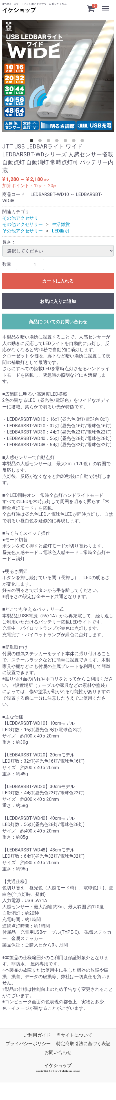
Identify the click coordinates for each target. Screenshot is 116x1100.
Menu (106, 5)
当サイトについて (74, 1035)
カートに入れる (58, 281)
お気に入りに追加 (58, 301)
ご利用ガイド (37, 1035)
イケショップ (19, 10)
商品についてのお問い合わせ (58, 321)
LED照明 (60, 231)
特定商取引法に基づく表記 (83, 1044)
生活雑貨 (61, 224)
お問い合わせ (58, 1052)
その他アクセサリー (22, 218)
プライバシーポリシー (28, 1044)
